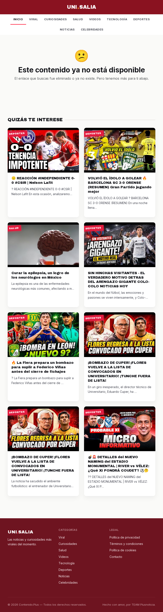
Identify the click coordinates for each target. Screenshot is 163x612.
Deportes (141, 19)
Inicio (18, 19)
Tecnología (117, 19)
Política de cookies (123, 550)
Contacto (116, 557)
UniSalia (81, 7)
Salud (78, 19)
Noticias (67, 29)
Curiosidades (55, 19)
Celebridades (92, 29)
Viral (33, 19)
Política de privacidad (125, 537)
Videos (95, 19)
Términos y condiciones (126, 544)
